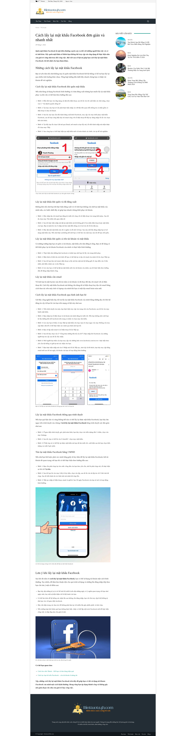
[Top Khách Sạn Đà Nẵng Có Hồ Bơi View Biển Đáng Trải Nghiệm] (121, 42)
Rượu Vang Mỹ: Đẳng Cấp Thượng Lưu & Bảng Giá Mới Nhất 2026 (138, 82)
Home (37, 27)
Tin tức (130, 39)
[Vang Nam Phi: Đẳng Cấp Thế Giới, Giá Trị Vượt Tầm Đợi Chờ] (121, 94)
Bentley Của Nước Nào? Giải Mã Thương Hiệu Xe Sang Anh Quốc (139, 69)
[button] (147, 21)
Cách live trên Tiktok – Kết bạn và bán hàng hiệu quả (56, 671)
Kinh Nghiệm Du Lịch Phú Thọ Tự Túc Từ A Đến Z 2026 (138, 56)
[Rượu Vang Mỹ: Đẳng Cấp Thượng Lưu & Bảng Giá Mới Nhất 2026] (121, 81)
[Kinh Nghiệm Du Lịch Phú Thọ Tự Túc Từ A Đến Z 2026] (121, 55)
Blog (129, 52)
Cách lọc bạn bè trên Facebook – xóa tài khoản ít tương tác (58, 675)
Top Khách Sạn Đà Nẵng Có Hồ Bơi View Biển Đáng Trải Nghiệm (139, 43)
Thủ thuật (43, 27)
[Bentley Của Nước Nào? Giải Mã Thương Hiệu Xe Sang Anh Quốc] (121, 68)
